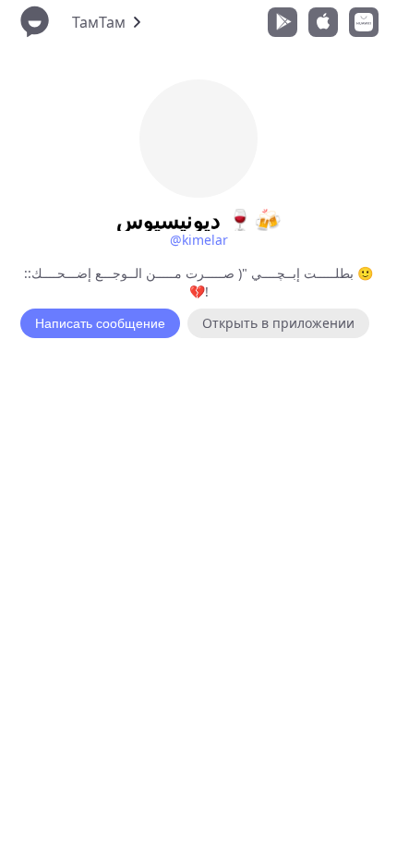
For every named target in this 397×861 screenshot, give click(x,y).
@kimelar (199, 240)
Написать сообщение (100, 323)
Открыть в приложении (278, 323)
